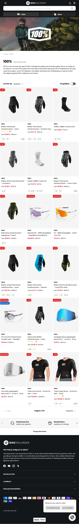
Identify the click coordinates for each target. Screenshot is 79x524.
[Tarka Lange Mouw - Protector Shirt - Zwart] (66, 369)
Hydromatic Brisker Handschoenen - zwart (36, 338)
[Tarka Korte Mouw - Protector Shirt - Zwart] (39, 369)
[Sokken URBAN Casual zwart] (66, 104)
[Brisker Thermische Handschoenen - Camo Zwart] (66, 159)
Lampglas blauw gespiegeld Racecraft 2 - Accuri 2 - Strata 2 (65, 338)
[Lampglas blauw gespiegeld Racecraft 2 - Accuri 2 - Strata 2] (66, 315)
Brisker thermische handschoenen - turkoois (37, 286)
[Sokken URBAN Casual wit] (39, 159)
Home (5, 54)
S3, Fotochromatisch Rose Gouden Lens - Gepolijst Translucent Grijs (11, 338)
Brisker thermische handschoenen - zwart (10, 128)
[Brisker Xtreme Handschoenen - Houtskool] (13, 159)
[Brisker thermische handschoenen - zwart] (13, 104)
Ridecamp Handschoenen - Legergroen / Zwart (11, 234)
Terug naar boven (39, 431)
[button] (74, 3)
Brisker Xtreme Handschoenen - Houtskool (12, 182)
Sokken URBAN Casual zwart (64, 127)
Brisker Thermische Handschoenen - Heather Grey (39, 128)
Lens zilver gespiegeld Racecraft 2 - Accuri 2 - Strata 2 (12, 392)
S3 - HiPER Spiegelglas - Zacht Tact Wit (65, 234)
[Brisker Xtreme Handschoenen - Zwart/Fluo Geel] (66, 263)
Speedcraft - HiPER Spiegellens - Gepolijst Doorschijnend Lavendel (39, 234)
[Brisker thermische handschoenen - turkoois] (39, 263)
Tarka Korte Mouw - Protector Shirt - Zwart (39, 392)
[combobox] (39, 8)
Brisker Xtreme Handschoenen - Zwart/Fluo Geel (65, 286)
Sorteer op (7, 84)
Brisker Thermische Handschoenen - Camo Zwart (65, 182)
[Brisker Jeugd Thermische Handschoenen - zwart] (13, 263)
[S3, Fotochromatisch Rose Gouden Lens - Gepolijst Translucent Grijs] (13, 315)
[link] (15, 411)
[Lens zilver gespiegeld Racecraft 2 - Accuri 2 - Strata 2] (13, 369)
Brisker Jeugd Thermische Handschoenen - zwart (11, 286)
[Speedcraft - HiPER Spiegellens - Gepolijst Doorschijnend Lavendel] (39, 211)
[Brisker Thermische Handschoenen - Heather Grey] (39, 104)
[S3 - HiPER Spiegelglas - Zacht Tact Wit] (66, 211)
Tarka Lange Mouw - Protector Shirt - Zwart (65, 392)
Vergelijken (64, 84)
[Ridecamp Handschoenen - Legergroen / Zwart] (13, 211)
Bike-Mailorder (12, 511)
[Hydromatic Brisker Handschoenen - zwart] (39, 315)
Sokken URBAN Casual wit (37, 181)
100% (11, 54)
